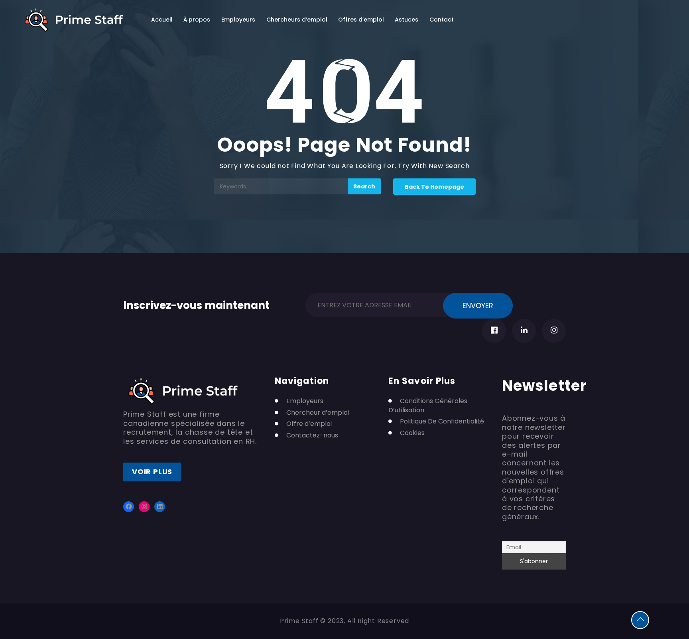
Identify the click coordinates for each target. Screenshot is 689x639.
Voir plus (152, 472)
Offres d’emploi (361, 20)
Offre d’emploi (309, 423)
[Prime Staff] (74, 20)
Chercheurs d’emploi (296, 20)
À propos (196, 20)
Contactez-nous (312, 435)
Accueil (161, 20)
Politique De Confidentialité (442, 421)
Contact (441, 20)
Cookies (412, 433)
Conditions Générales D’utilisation (427, 405)
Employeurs (238, 20)
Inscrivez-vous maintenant (196, 304)
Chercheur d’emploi (317, 412)
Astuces (406, 20)
